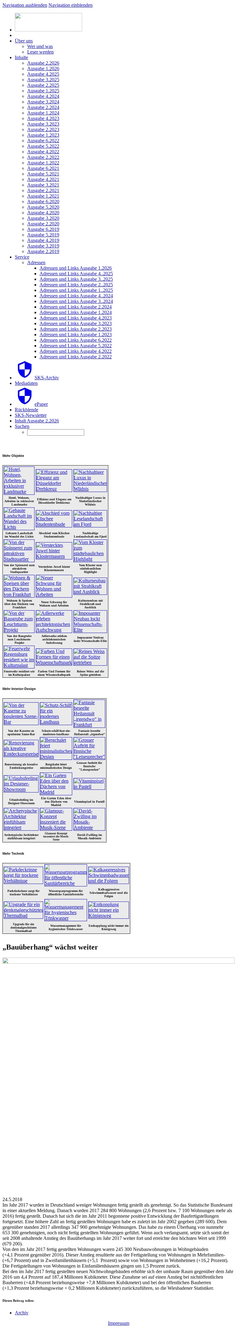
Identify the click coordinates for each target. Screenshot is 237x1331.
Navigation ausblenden (24, 5)
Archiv (21, 1312)
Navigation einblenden (70, 5)
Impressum (118, 1323)
